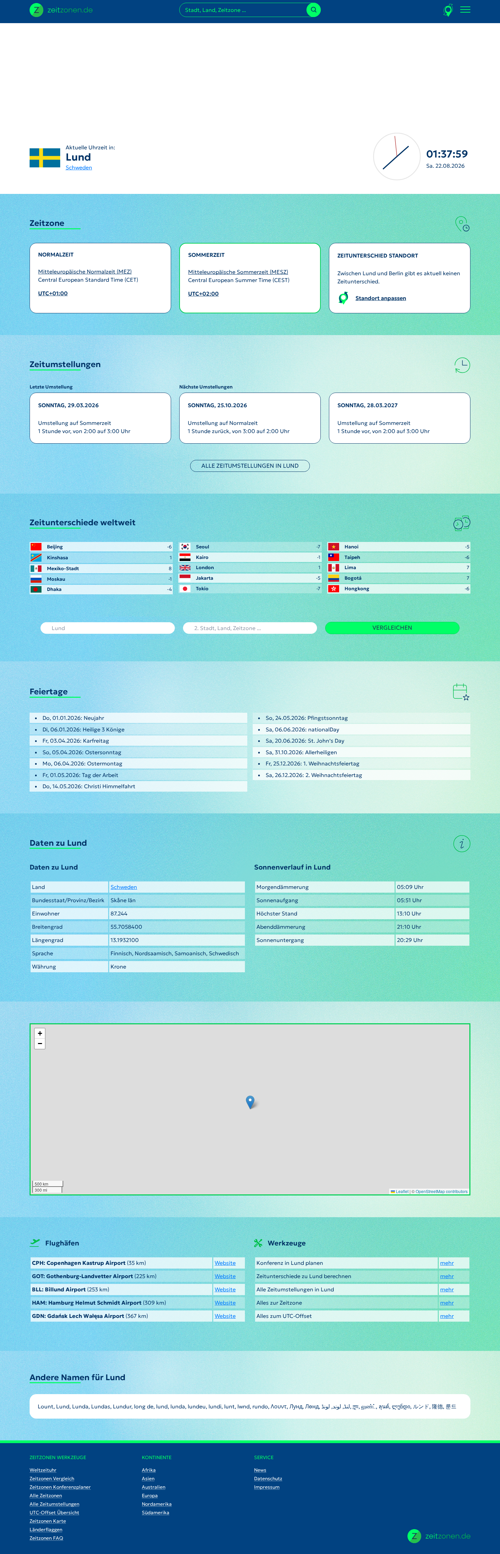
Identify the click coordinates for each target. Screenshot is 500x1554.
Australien (153, 1487)
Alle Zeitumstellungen (54, 1504)
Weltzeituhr (43, 1470)
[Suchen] (313, 10)
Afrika (149, 1470)
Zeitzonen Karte (48, 1521)
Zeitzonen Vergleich (52, 1478)
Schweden (79, 167)
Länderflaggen (46, 1529)
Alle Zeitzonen (46, 1495)
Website (225, 1262)
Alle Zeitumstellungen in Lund (250, 465)
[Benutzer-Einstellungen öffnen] (448, 10)
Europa (150, 1495)
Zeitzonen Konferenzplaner (60, 1487)
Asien (148, 1478)
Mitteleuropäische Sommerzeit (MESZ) (238, 271)
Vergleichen (392, 627)
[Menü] (465, 9)
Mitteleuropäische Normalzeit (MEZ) (85, 271)
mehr (447, 1262)
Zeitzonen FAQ (46, 1538)
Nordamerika (157, 1504)
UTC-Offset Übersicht (54, 1512)
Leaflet (402, 1191)
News (260, 1470)
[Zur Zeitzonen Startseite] (61, 9)
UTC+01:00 (53, 293)
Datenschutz (268, 1478)
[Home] (438, 1536)
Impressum (267, 1487)
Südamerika (155, 1512)
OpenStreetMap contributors (442, 1191)
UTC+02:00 (203, 293)
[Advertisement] (250, 70)
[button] (250, 1102)
